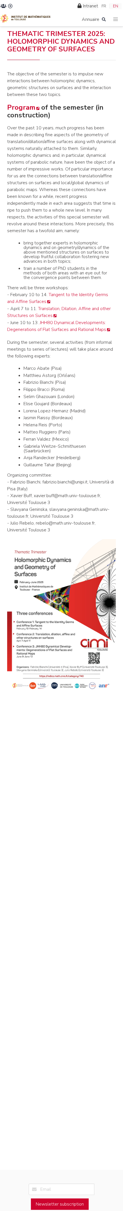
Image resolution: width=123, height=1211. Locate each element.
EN (115, 6)
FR (104, 6)
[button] (115, 19)
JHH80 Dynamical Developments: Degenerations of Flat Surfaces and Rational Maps (56, 326)
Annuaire (90, 19)
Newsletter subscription (60, 1204)
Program (21, 107)
